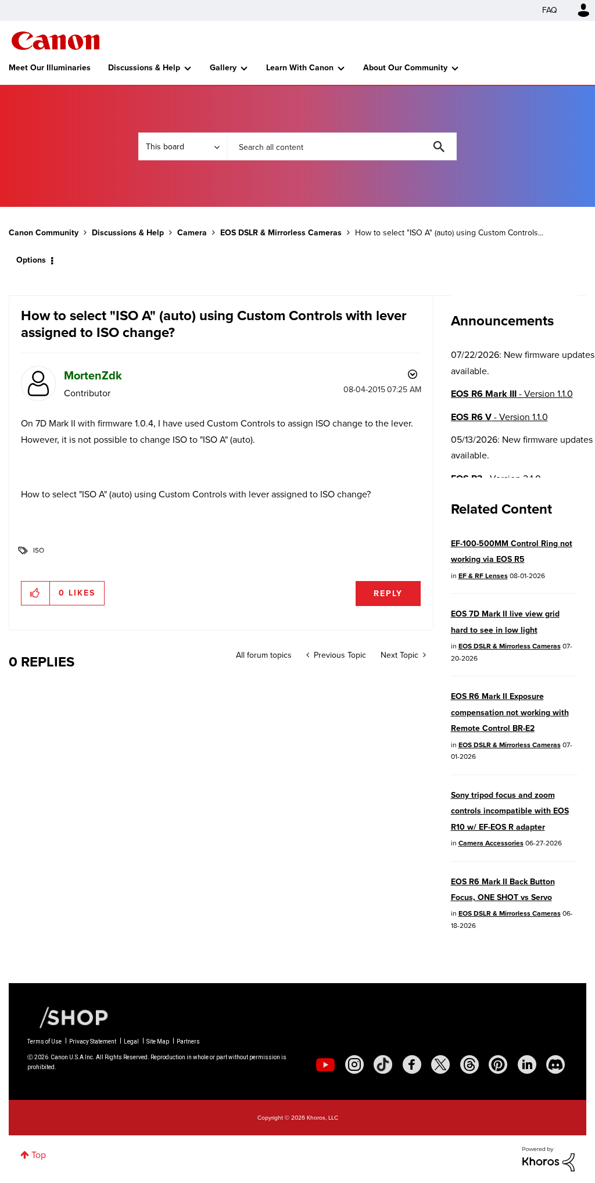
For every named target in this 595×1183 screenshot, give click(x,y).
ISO (38, 550)
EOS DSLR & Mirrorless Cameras (281, 233)
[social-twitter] (440, 1064)
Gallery (223, 68)
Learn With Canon (300, 68)
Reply (388, 593)
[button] (35, 593)
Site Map (157, 1041)
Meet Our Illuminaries (50, 68)
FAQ (549, 10)
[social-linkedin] (527, 1064)
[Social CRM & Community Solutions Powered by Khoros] (548, 1158)
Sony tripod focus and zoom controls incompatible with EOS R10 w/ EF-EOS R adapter (510, 811)
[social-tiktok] (383, 1064)
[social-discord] (555, 1064)
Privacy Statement (92, 1041)
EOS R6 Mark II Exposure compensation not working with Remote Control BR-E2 (510, 712)
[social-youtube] (325, 1064)
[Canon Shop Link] (68, 1016)
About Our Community (405, 68)
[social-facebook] (412, 1064)
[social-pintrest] (498, 1064)
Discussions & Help (144, 68)
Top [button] (38, 1155)
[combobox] (342, 146)
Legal (131, 1041)
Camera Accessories (491, 843)
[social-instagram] (354, 1064)
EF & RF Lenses (483, 576)
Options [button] (31, 260)
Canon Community (55, 41)
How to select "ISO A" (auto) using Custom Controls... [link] (449, 233)
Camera (192, 233)
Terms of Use (44, 1041)
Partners (188, 1041)
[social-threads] (469, 1064)
